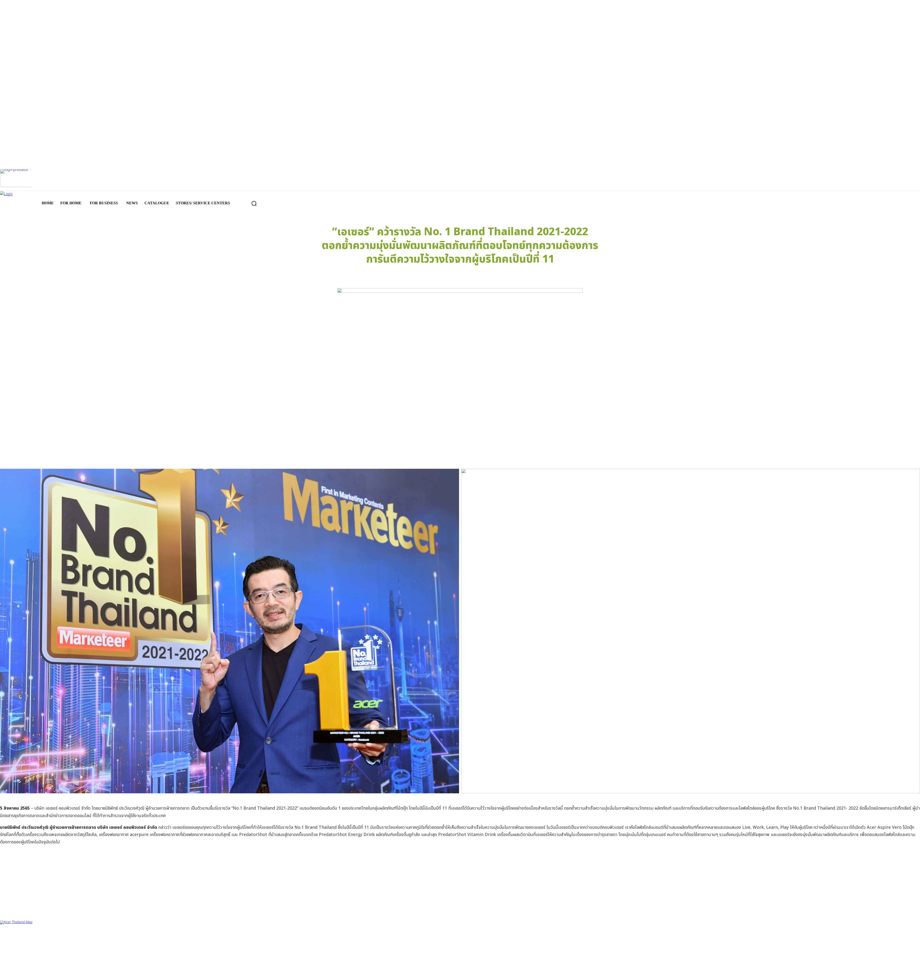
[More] (545, 276)
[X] (475, 953)
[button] (254, 203)
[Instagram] (460, 953)
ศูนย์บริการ (7, 936)
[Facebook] (444, 953)
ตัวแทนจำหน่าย (29, 936)
